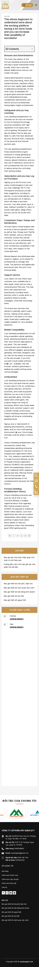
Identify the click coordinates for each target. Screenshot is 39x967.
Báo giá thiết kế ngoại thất (15, 600)
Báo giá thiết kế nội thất (14, 596)
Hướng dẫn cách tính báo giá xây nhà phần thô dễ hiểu (19, 565)
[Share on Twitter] (17, 535)
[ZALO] (36, 492)
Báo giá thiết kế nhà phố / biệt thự (18, 583)
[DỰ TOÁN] (36, 475)
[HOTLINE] (36, 486)
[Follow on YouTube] (10, 893)
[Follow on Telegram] (14, 893)
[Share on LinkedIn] (29, 535)
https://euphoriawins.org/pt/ (16, 152)
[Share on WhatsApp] (9, 535)
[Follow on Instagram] (7, 893)
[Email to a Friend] (21, 535)
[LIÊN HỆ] (36, 481)
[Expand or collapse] (32, 49)
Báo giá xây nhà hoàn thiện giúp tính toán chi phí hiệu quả (19, 558)
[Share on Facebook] (13, 535)
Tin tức (7, 16)
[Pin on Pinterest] (25, 535)
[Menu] (36, 5)
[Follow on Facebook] (3, 893)
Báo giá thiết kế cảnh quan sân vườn (19, 588)
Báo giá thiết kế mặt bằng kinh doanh (19, 592)
